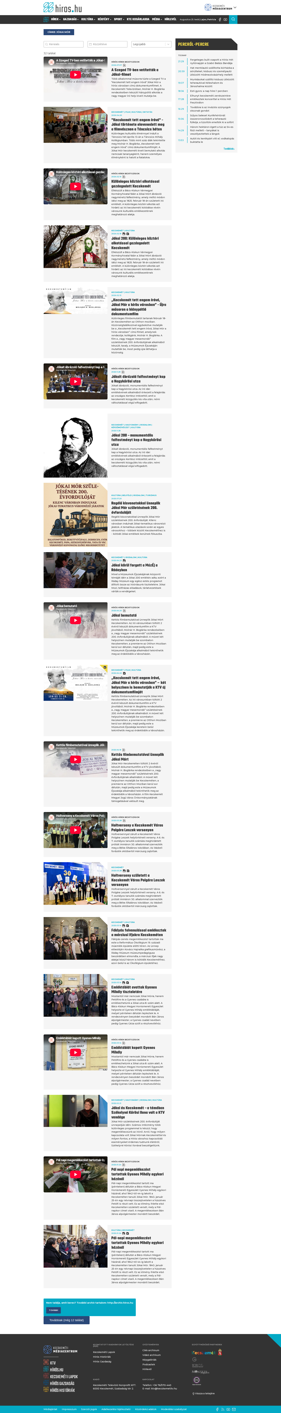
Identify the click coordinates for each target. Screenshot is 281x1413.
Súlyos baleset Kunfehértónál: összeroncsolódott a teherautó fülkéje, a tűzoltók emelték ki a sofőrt (212, 119)
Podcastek (148, 1364)
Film (127, 112)
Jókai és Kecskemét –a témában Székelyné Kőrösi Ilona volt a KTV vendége (138, 1113)
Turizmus (151, 495)
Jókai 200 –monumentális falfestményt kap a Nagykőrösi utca (136, 440)
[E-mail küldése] (234, 1409)
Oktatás (147, 112)
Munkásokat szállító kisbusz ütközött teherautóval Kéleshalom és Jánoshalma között (212, 83)
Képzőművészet (120, 427)
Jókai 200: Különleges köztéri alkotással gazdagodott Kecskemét (135, 243)
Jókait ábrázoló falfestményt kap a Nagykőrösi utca (138, 379)
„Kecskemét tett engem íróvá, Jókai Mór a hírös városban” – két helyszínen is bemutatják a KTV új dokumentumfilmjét (138, 685)
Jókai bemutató (124, 616)
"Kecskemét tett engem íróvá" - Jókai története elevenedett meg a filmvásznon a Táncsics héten (137, 125)
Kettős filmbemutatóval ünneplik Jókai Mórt (137, 757)
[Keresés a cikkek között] (233, 19)
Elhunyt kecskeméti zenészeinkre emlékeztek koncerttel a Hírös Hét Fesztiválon (210, 99)
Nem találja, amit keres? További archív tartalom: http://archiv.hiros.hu (89, 1302)
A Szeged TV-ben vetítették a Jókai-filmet (134, 72)
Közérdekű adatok (145, 1409)
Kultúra (87, 19)
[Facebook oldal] (220, 19)
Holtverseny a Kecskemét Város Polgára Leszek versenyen (137, 828)
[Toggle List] (168, 44)
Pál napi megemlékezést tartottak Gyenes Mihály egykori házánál (137, 1174)
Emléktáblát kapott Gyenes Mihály (133, 1050)
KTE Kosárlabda (138, 19)
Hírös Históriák (102, 1356)
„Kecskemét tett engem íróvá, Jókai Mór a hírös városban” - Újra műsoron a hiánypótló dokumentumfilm (138, 307)
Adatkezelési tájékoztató (116, 1409)
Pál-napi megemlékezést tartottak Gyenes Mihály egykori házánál (137, 1243)
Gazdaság (70, 19)
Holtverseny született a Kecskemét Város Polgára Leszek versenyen (138, 880)
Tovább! (53, 1310)
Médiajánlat (50, 1409)
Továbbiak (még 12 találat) (66, 1320)
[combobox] (148, 44)
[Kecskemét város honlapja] (207, 1352)
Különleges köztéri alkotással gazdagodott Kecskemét (135, 184)
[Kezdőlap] (64, 7)
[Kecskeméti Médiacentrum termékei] (219, 7)
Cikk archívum (150, 1350)
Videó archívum (151, 1355)
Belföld (127, 495)
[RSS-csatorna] (223, 1409)
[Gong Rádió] (196, 1359)
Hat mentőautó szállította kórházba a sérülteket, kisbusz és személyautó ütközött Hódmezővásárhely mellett (212, 71)
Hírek (55, 19)
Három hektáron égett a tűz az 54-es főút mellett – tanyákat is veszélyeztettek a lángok (211, 130)
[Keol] (197, 1366)
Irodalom (145, 425)
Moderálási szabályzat (174, 1409)
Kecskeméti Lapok (104, 1352)
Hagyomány (131, 425)
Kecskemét (117, 112)
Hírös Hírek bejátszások (125, 62)
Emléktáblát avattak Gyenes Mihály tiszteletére (134, 990)
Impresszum (69, 1409)
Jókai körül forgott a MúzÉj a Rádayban (134, 568)
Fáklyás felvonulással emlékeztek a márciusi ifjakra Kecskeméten (138, 933)
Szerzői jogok (89, 1409)
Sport (118, 19)
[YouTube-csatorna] (226, 19)
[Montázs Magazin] (200, 1372)
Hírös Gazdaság (102, 1361)
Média (156, 19)
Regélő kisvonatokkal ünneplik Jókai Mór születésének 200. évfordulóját (135, 508)
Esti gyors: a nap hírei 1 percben (209, 91)
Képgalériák (149, 1359)
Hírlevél (170, 19)
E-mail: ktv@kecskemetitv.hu (159, 1388)
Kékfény (103, 19)
